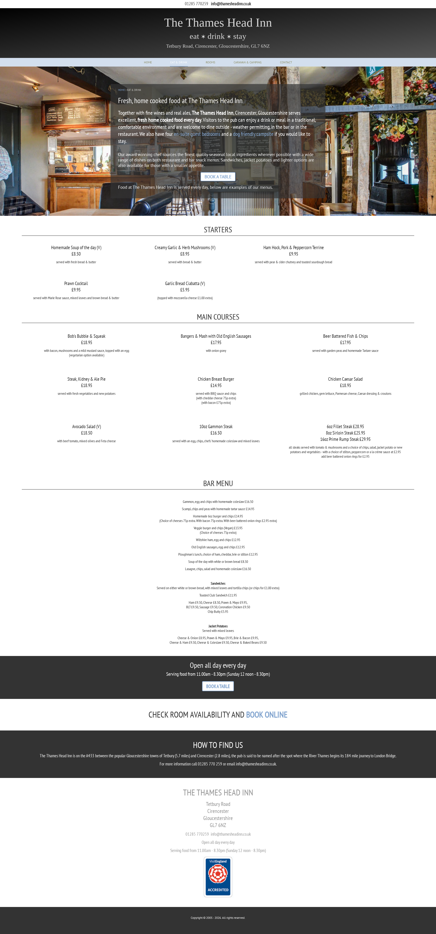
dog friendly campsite (253, 133)
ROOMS (210, 62)
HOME (148, 62)
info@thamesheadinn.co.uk (231, 3)
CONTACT (286, 62)
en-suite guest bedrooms (197, 133)
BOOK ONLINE (266, 714)
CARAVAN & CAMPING (248, 62)
